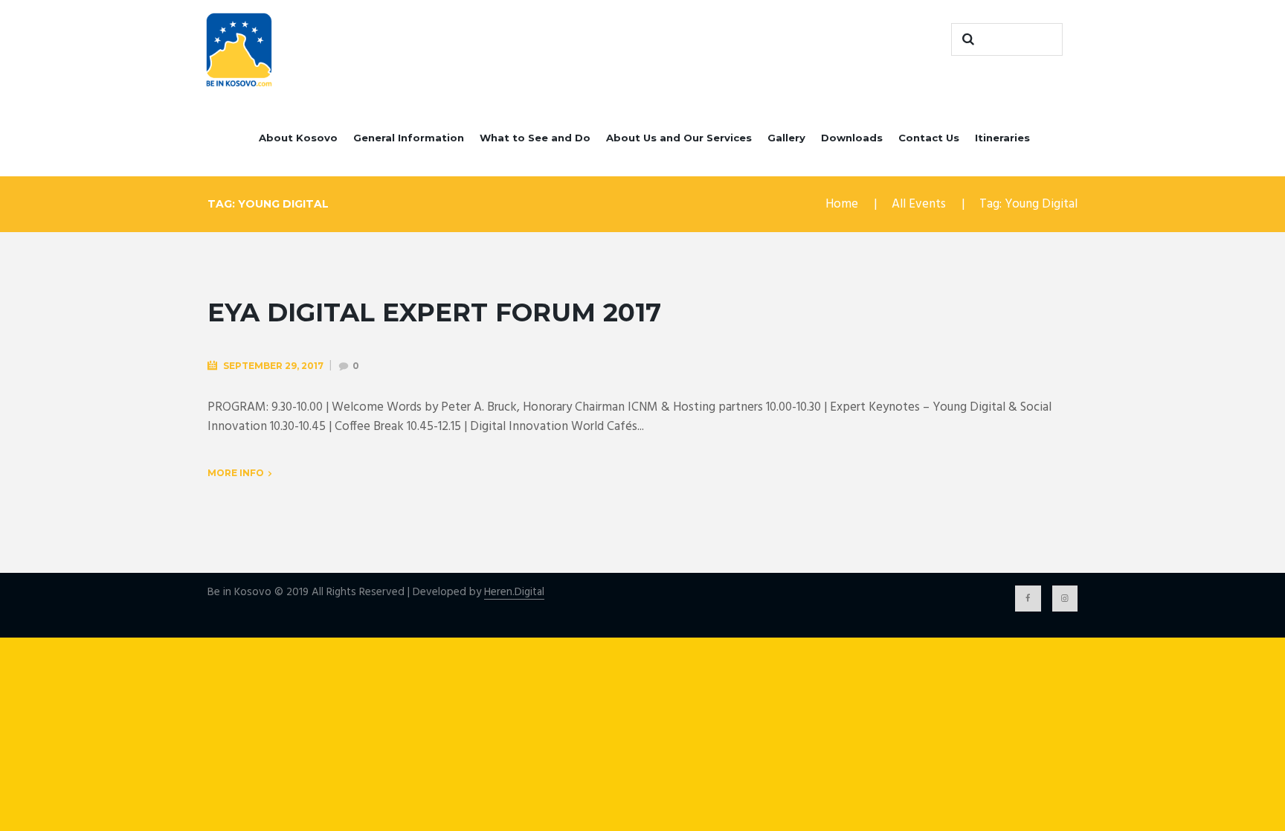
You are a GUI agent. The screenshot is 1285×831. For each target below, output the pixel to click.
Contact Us (928, 138)
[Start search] (966, 39)
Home (841, 204)
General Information (408, 138)
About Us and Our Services (679, 138)
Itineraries (1002, 138)
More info (235, 472)
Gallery (786, 138)
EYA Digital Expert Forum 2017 (434, 312)
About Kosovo (298, 138)
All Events (919, 204)
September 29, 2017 (273, 365)
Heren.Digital (514, 592)
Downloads (852, 138)
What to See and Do (535, 138)
